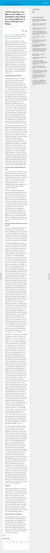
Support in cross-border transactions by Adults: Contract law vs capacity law (39, 28)
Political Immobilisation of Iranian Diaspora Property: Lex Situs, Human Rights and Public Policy (39, 20)
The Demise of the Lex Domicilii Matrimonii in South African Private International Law (39, 24)
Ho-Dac (17, 338)
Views (12, 26)
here (14, 71)
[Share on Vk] (22, 542)
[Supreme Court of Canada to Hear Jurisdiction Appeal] (1, 276)
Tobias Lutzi (16, 26)
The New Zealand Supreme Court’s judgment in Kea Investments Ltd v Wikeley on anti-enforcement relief (39, 41)
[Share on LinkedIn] (16, 542)
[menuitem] (42, 3)
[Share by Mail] (27, 542)
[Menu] (45, 3)
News (33, 12)
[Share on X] (7, 542)
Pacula (12, 338)
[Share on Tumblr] (19, 542)
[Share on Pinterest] (13, 542)
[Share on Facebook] (4, 542)
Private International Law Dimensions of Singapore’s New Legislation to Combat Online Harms (39, 67)
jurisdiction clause (8, 535)
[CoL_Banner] (13, 4)
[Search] (42, 3)
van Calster (23, 308)
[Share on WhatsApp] (10, 542)
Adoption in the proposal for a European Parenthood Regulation (38, 55)
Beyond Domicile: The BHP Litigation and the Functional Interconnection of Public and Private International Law (39, 45)
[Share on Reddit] (25, 542)
